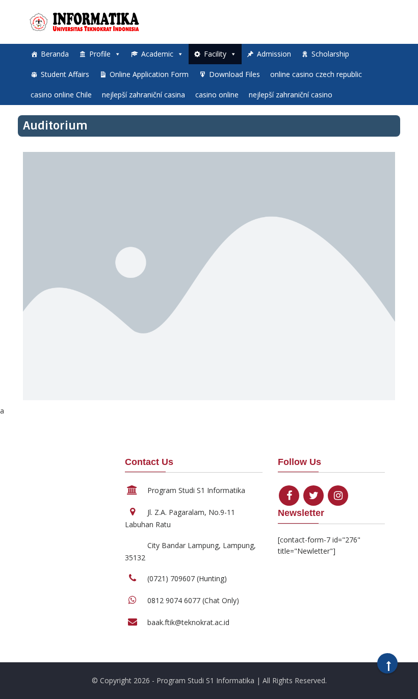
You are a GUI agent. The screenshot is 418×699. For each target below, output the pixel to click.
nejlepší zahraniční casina (143, 94)
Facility (215, 54)
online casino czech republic (316, 74)
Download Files (234, 74)
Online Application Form (149, 74)
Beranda (55, 54)
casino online (217, 94)
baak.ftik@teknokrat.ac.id (188, 622)
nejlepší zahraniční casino (290, 94)
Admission (274, 54)
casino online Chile (61, 94)
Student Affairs (65, 74)
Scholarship (330, 54)
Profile (100, 54)
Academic (157, 54)
